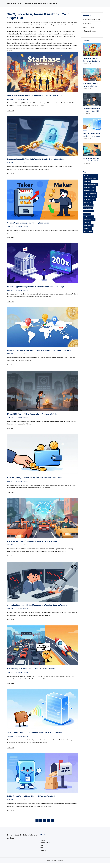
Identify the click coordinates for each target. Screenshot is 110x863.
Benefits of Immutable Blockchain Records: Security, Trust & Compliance (35, 159)
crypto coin (87, 181)
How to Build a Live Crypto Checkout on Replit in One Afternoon (91, 160)
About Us (42, 840)
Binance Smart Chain (89, 196)
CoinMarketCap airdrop (90, 178)
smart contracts (88, 211)
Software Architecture (89, 31)
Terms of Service (45, 843)
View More (10, 110)
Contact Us (43, 850)
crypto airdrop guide (89, 187)
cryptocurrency (88, 205)
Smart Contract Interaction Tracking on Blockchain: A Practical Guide (34, 732)
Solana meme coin (89, 219)
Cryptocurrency (87, 23)
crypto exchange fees (90, 193)
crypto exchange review (90, 184)
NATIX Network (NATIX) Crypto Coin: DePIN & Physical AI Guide (32, 541)
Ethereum (86, 222)
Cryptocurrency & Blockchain (91, 19)
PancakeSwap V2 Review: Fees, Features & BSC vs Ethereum (31, 669)
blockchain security (89, 190)
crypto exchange (88, 217)
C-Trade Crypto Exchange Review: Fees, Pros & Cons (28, 223)
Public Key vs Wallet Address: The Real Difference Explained (31, 796)
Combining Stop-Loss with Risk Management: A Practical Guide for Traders (37, 605)
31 (52, 821)
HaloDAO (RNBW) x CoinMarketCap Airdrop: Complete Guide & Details (34, 478)
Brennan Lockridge (23, 99)
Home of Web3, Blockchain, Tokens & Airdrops (32, 3)
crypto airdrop (88, 208)
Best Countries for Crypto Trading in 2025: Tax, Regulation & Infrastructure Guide (39, 350)
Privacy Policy (44, 845)
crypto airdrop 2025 (89, 199)
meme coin (87, 214)
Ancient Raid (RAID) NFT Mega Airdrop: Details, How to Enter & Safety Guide (91, 60)
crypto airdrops (88, 225)
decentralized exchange (90, 176)
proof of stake (88, 231)
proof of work (87, 202)
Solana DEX (87, 228)
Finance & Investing (88, 27)
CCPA (41, 848)
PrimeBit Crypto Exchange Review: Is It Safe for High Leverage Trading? (35, 287)
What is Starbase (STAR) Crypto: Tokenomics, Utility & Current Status (34, 95)
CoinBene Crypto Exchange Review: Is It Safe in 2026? (91, 110)
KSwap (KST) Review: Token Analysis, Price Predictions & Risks (32, 414)
